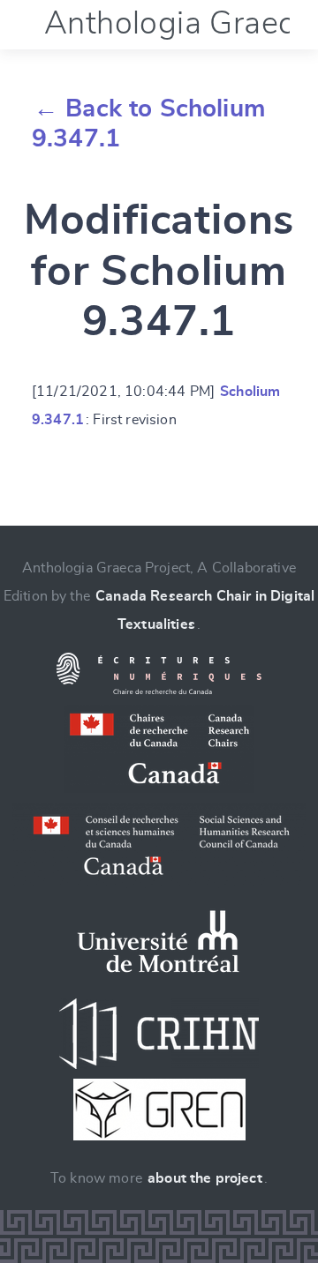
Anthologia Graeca (177, 24)
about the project (205, 1178)
